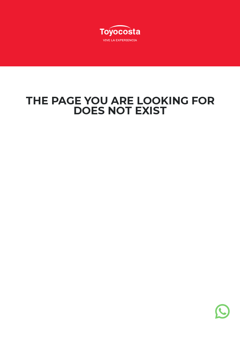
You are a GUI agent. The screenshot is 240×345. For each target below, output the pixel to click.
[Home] (120, 32)
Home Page (120, 134)
